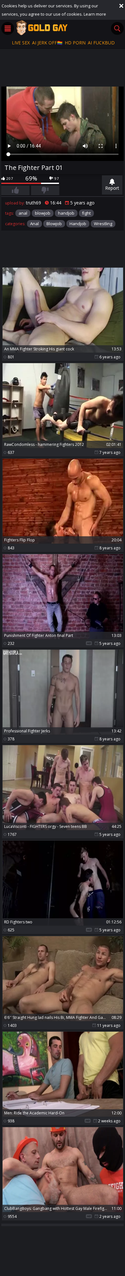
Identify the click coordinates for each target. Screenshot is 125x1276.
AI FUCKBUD (101, 43)
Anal (34, 223)
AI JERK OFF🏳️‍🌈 (47, 43)
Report (112, 188)
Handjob (78, 223)
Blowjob (54, 223)
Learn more (95, 14)
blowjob (42, 213)
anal (23, 213)
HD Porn (75, 43)
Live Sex (21, 43)
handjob (66, 213)
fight (86, 213)
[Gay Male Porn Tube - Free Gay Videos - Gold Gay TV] (41, 27)
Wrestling (103, 223)
